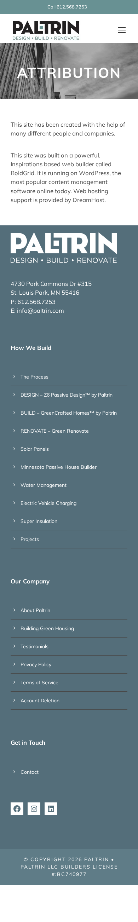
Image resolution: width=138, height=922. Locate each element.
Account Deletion (40, 700)
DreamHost (88, 199)
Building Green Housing (47, 628)
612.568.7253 (72, 7)
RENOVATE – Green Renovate (55, 431)
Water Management (44, 485)
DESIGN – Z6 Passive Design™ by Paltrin (67, 395)
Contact (30, 772)
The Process (34, 377)
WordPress (94, 173)
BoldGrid (22, 173)
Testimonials (34, 646)
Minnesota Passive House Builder (59, 467)
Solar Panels (35, 449)
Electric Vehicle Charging (48, 503)
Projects (30, 539)
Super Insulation (39, 521)
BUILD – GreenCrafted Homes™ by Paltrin (69, 413)
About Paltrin (35, 610)
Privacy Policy (36, 664)
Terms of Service (39, 682)
